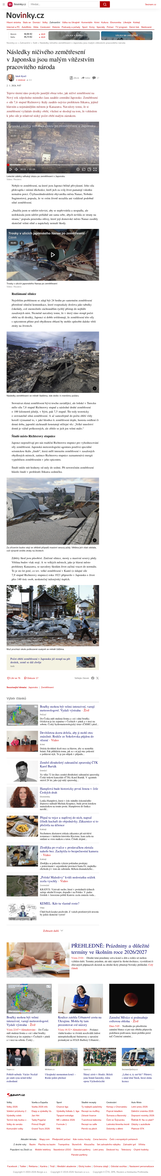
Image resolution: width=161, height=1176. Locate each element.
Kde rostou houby (82, 1139)
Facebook (12, 1166)
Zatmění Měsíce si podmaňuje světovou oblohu (128, 1019)
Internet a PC (13, 27)
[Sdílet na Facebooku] (92, 678)
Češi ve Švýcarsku (115, 1120)
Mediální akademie (66, 1166)
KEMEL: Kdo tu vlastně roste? (59, 903)
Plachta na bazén (47, 1144)
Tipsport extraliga (65, 1115)
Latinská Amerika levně (117, 1124)
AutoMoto (26, 27)
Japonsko (33, 687)
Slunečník (77, 1144)
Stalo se (27, 22)
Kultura (104, 22)
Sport (84, 27)
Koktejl (136, 22)
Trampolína (63, 1144)
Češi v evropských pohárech (124, 1139)
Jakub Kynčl (20, 76)
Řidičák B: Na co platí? (142, 1120)
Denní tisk (134, 27)
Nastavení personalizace (141, 1166)
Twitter (23, 1166)
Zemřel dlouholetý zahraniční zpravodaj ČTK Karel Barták (69, 764)
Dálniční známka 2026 (142, 1111)
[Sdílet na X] (97, 678)
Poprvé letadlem (114, 1111)
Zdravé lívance (88, 1115)
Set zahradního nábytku (109, 1144)
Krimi (96, 22)
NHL (58, 1128)
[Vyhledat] (105, 4)
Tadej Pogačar (39, 1120)
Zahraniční (55, 22)
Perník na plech (89, 1128)
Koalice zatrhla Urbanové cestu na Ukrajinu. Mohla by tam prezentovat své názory (79, 1021)
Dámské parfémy (82, 1149)
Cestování (45, 27)
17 (98, 77)
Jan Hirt (35, 1115)
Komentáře (86, 22)
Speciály (101, 27)
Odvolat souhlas (119, 1166)
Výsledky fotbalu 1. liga (67, 1111)
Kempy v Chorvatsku (116, 1106)
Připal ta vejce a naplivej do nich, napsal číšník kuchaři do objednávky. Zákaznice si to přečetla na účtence (69, 821)
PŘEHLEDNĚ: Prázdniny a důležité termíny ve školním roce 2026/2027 (110, 948)
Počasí (110, 27)
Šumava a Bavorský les (118, 1115)
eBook (76, 77)
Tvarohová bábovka (91, 1120)
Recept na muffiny (90, 1111)
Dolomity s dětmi (114, 1128)
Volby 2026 (12, 1106)
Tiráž (52, 1166)
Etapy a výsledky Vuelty (43, 1111)
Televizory (126, 1149)
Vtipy (42, 908)
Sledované (146, 27)
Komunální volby (15, 1128)
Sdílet (87, 77)
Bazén (32, 1144)
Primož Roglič (38, 1124)
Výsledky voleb (14, 1115)
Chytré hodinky (141, 1149)
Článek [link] (12, 130)
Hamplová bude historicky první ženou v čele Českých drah (69, 790)
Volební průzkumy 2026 (18, 1111)
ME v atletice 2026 (65, 1120)
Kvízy (92, 27)
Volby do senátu (14, 1124)
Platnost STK (137, 1128)
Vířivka (141, 1144)
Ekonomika (115, 22)
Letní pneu (98, 1149)
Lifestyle (127, 22)
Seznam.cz (150, 4)
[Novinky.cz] (25, 16)
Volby (45, 22)
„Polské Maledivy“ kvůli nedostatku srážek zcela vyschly (67, 879)
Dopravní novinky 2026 (142, 1115)
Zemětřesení (47, 687)
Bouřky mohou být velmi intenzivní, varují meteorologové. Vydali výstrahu (67, 708)
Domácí (36, 22)
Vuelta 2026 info (40, 1106)
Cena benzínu (100, 1139)
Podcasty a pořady (71, 27)
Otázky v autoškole (140, 1124)
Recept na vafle (89, 1124)
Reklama (33, 1166)
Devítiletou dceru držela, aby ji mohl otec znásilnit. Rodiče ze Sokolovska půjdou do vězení (67, 736)
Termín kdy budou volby (18, 1120)
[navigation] (3, 4)
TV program (121, 27)
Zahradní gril (129, 1144)
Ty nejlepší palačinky (91, 1106)
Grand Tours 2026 (41, 1128)
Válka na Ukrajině (71, 22)
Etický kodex (85, 1166)
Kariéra (43, 1166)
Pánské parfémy (79, 1154)
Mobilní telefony (43, 1149)
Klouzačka (89, 1144)
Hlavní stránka (14, 22)
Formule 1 (61, 1124)
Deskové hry (112, 1149)
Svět (12, 666)
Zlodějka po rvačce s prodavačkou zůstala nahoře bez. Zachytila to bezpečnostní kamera (69, 849)
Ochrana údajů (101, 1166)
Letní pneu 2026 (139, 1106)
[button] (53, 147)
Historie (56, 27)
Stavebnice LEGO (62, 1149)
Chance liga (62, 1106)
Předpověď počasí (61, 1139)
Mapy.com (44, 1139)
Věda (35, 27)
